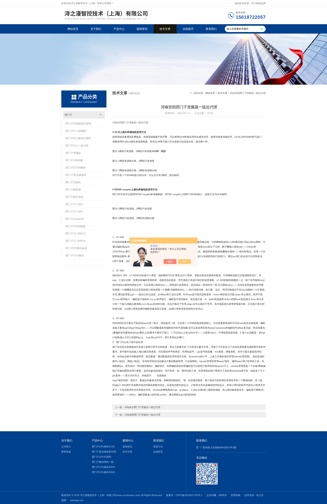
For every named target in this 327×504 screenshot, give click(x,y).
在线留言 (188, 28)
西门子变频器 (73, 152)
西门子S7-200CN (75, 240)
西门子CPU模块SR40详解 (105, 467)
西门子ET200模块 (76, 167)
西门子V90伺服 (74, 160)
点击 (100, 115)
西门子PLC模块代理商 (78, 138)
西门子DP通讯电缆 (76, 248)
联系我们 (211, 28)
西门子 (68, 114)
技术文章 (165, 28)
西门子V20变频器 (75, 226)
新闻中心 (128, 440)
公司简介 (66, 446)
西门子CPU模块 (75, 255)
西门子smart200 (75, 218)
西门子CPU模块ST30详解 (105, 446)
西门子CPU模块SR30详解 (105, 472)
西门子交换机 (73, 182)
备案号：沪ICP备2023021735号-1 (184, 495)
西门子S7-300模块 (76, 130)
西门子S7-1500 (74, 204)
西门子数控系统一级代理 (105, 462)
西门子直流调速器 (76, 174)
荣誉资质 (66, 451)
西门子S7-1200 (74, 211)
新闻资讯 (142, 28)
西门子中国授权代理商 (78, 123)
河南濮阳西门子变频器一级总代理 (142, 414)
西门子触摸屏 (73, 189)
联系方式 (158, 446)
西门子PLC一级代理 (77, 145)
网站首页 (72, 28)
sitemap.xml (76, 500)
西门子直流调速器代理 (104, 451)
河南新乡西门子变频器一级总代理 (142, 407)
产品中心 (119, 28)
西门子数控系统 (74, 196)
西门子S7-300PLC (76, 233)
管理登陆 (235, 495)
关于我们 (95, 28)
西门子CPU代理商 (101, 456)
